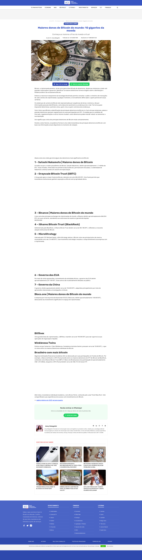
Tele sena (102, 524)
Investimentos (83, 7)
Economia (48, 7)
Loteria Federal (104, 527)
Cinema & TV (53, 514)
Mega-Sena (103, 520)
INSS (55, 7)
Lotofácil (102, 517)
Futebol (52, 520)
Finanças (108, 7)
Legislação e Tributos (80, 524)
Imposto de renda (79, 527)
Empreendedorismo (80, 533)
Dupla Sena (103, 530)
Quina (101, 514)
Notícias (52, 524)
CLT (101, 7)
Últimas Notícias (36, 7)
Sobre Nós (31, 541)
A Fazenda (52, 527)
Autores (43, 541)
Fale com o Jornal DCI (59, 541)
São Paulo (62, 7)
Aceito (103, 546)
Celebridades (53, 511)
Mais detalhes (110, 546)
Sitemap (110, 541)
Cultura (52, 517)
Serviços (94, 7)
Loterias (72, 7)
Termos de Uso (97, 541)
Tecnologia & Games (60, 21)
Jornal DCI (51, 21)
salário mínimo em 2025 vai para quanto (49, 400)
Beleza (52, 530)
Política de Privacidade (79, 541)
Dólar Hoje (78, 514)
